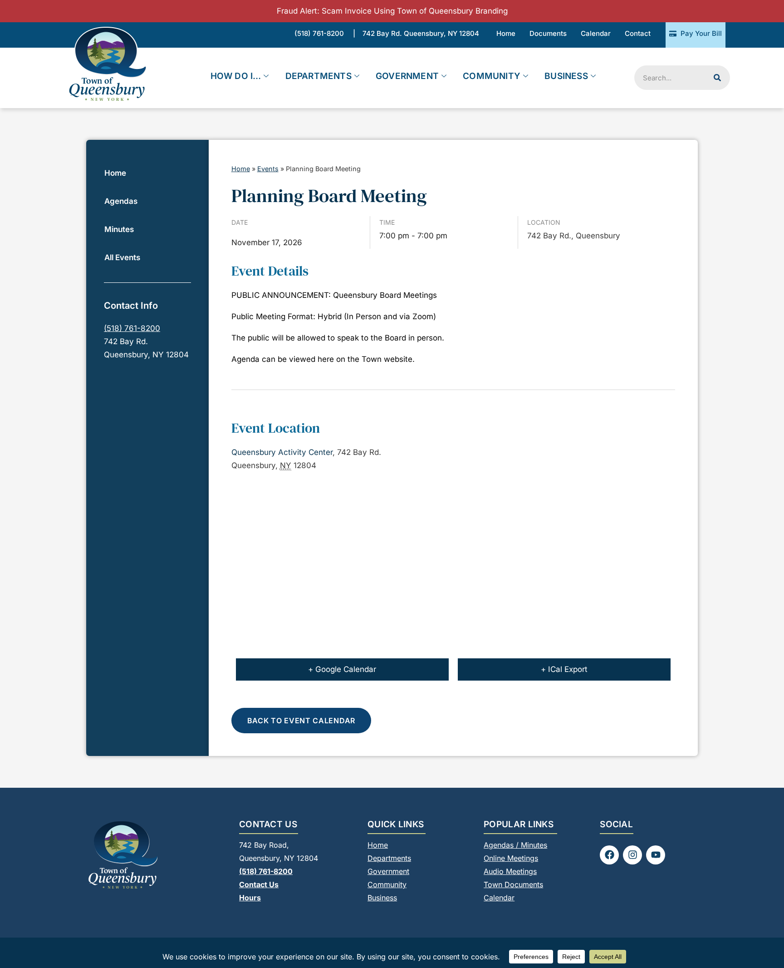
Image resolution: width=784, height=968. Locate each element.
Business (566, 76)
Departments (318, 76)
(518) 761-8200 (132, 328)
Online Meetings (511, 858)
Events (268, 169)
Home (115, 173)
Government (407, 76)
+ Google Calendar (342, 669)
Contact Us (259, 884)
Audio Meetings (510, 871)
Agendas (120, 201)
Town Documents (513, 884)
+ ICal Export (564, 669)
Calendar (499, 897)
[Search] (717, 77)
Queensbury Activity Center (282, 452)
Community (491, 76)
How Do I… (236, 76)
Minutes (119, 229)
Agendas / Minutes (515, 844)
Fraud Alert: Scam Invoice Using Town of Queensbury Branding (392, 10)
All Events (122, 257)
